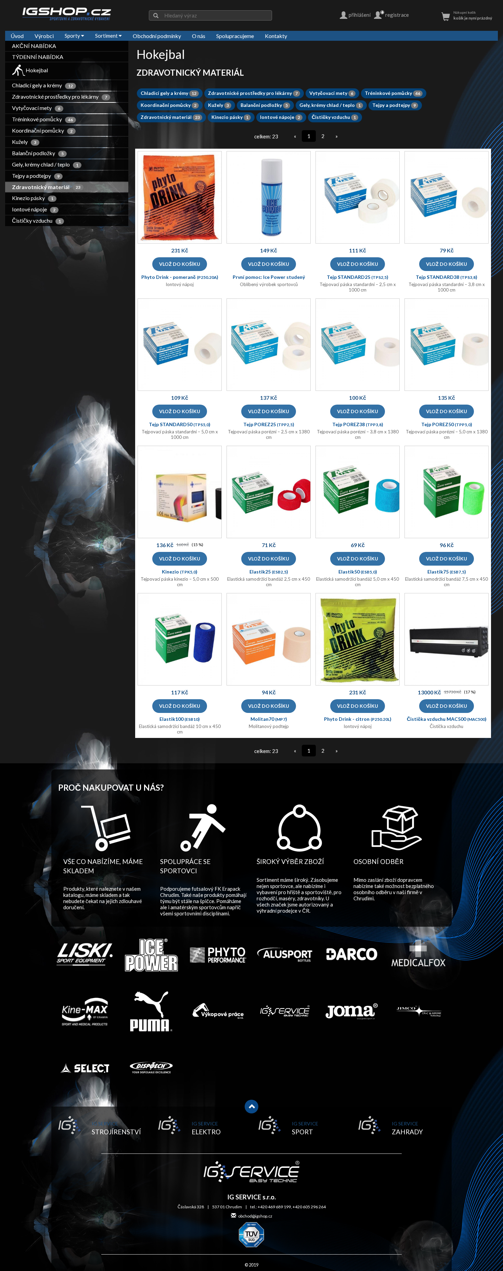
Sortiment (107, 36)
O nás (198, 36)
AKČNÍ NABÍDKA (34, 45)
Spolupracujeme (235, 36)
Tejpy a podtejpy (36, 175)
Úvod (17, 36)
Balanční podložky (38, 153)
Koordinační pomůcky (42, 130)
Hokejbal (37, 70)
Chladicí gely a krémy (43, 85)
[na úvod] (66, 13)
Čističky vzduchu (37, 220)
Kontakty (276, 36)
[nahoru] (251, 1106)
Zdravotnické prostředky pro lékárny (60, 96)
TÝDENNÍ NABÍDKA (37, 56)
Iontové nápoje (34, 209)
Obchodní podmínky (157, 36)
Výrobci (44, 36)
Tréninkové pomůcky (43, 119)
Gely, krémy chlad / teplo (45, 164)
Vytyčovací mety (36, 107)
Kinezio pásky (33, 198)
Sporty (73, 36)
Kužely (24, 141)
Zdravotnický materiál (46, 187)
